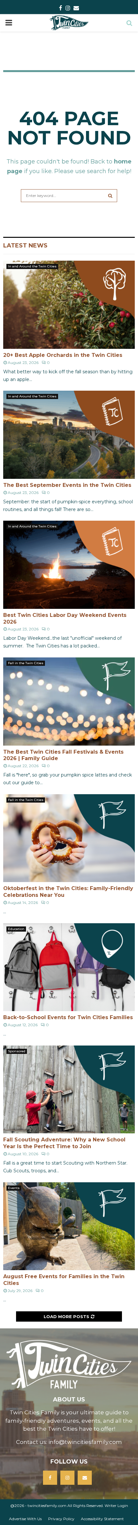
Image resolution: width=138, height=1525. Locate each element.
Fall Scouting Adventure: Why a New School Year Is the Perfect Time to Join (64, 1143)
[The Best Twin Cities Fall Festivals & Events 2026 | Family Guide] (69, 701)
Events (14, 1188)
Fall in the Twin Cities (25, 663)
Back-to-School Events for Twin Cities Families (68, 1017)
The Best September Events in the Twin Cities (67, 485)
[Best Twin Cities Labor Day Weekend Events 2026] (69, 565)
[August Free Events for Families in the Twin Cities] (69, 1226)
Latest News (25, 245)
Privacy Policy (61, 1518)
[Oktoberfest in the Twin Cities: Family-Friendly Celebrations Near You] (69, 838)
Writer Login (116, 1505)
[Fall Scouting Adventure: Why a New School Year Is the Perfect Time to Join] (69, 1089)
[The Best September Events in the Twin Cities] (69, 435)
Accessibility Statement (102, 1518)
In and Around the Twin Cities (32, 266)
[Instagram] (67, 1478)
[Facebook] (50, 1478)
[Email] (85, 1478)
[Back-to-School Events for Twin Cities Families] (69, 967)
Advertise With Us (25, 1518)
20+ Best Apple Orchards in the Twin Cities (62, 355)
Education (16, 929)
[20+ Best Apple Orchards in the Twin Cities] (69, 305)
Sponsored (16, 1051)
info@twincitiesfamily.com (85, 1442)
